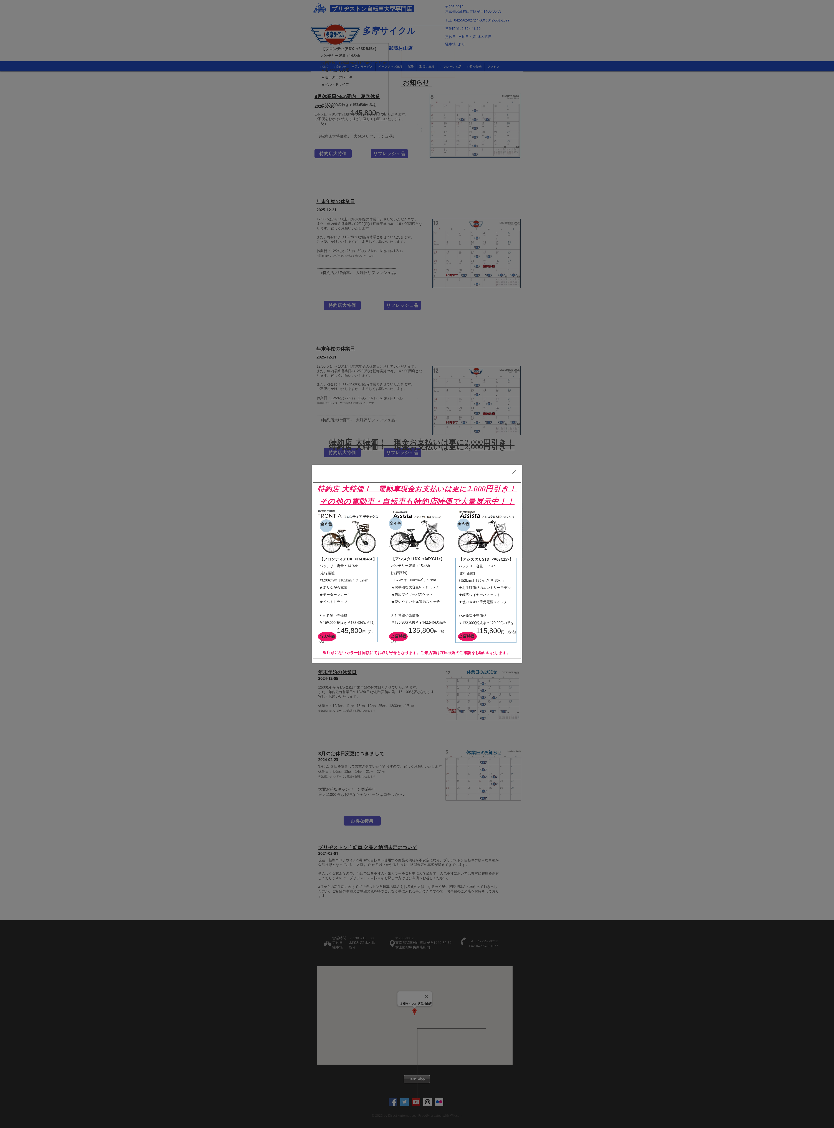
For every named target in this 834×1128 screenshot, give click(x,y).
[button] (514, 472)
